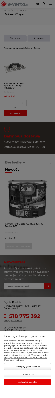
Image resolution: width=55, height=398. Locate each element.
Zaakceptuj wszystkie (27, 382)
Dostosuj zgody (27, 374)
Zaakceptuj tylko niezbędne (27, 366)
